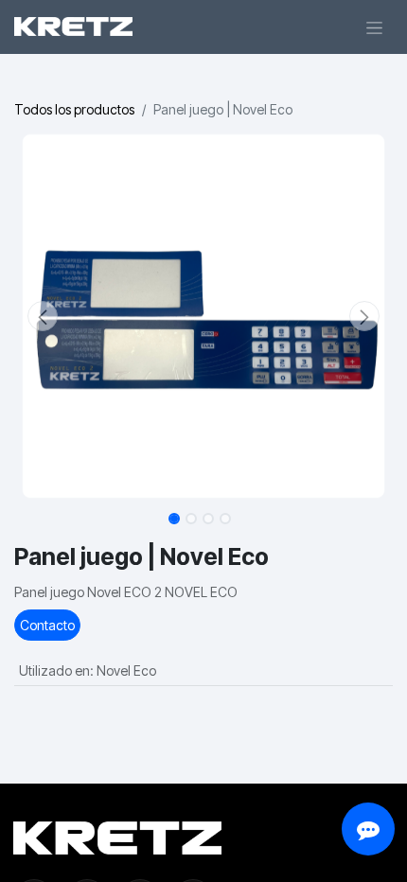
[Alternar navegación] (374, 27)
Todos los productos (74, 109)
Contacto (47, 625)
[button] (42, 316)
